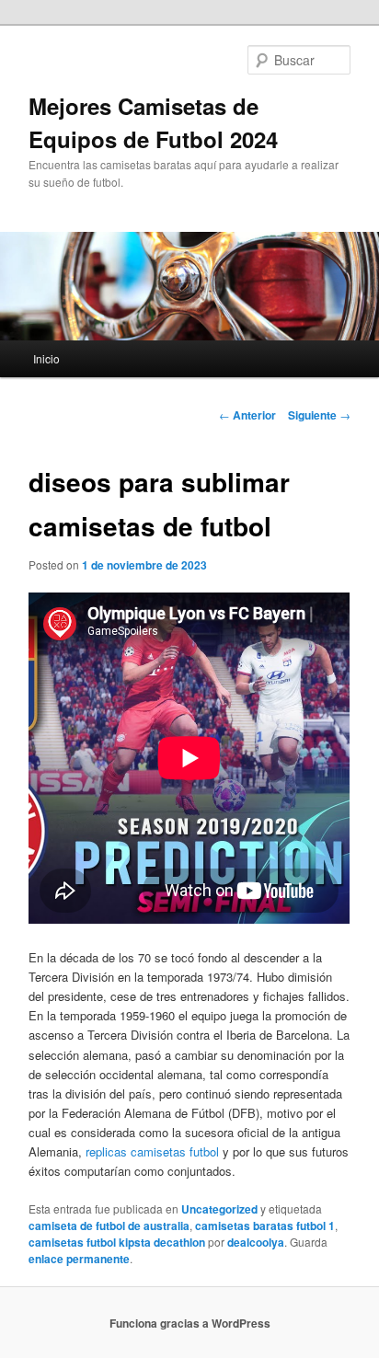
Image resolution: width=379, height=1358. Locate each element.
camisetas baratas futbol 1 (265, 1225)
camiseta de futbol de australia (109, 1225)
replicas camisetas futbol (152, 1151)
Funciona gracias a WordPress (189, 1323)
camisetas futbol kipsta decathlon (117, 1242)
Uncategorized (219, 1209)
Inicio (46, 358)
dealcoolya (255, 1242)
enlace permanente (79, 1258)
